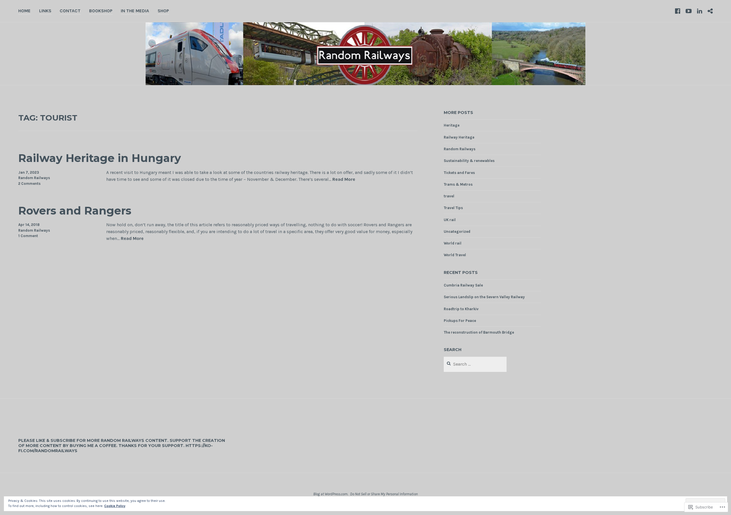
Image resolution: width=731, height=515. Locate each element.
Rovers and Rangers (74, 210)
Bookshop (101, 10)
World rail (452, 243)
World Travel (455, 255)
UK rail (450, 220)
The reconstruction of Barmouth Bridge (479, 332)
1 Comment (28, 236)
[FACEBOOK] (677, 11)
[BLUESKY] (710, 11)
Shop (163, 10)
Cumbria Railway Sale (463, 285)
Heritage (451, 125)
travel (449, 196)
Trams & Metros (458, 184)
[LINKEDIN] (699, 11)
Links (45, 10)
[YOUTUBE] (689, 11)
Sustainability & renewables (469, 161)
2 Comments (29, 183)
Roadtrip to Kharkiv (461, 309)
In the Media (135, 10)
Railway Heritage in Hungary (99, 158)
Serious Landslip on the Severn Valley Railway (484, 297)
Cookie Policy (114, 506)
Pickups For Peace (460, 320)
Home (24, 10)
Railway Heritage (459, 137)
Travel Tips (453, 208)
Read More (343, 180)
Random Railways (34, 178)
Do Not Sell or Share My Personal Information (384, 494)
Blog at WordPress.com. (330, 494)
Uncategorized (457, 231)
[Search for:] (475, 364)
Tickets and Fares (459, 173)
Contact (70, 10)
